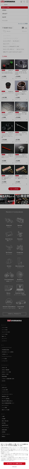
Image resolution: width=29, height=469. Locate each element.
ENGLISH (14, 466)
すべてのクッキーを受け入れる (14, 463)
